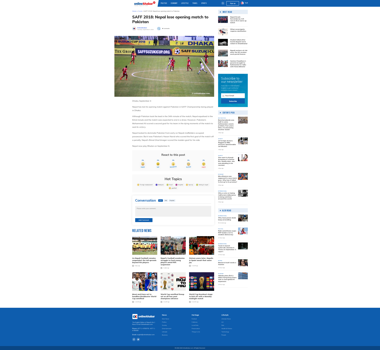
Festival (194, 319)
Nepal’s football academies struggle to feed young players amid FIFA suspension (173, 261)
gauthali (174, 188)
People (223, 335)
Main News (165, 319)
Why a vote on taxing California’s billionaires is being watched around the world (227, 196)
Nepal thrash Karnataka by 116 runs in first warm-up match (238, 20)
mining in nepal (203, 184)
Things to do (196, 332)
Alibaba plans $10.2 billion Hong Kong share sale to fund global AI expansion (227, 278)
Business (165, 335)
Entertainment (166, 328)
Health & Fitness (226, 328)
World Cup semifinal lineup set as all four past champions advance (172, 296)
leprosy (191, 184)
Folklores (195, 322)
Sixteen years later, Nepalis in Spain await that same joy (201, 260)
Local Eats (195, 325)
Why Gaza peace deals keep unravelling (227, 219)
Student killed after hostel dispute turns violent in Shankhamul (238, 42)
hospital (180, 184)
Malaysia (161, 184)
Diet (222, 325)
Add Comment (144, 220)
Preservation (196, 328)
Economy (174, 3)
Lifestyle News (226, 319)
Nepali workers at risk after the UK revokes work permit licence (238, 52)
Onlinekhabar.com (147, 324)
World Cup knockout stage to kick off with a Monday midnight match (200, 296)
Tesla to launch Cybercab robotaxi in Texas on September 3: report (227, 248)
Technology (225, 332)
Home (134, 11)
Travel (195, 3)
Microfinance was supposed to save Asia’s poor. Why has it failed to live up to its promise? (227, 179)
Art (222, 322)
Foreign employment (146, 184)
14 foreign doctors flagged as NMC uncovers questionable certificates (227, 143)
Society (164, 325)
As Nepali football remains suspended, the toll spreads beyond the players (144, 260)
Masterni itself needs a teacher (227, 263)
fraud (170, 184)
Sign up (232, 3)
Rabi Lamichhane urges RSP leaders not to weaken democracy (227, 233)
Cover (140, 11)
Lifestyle (185, 3)
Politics (164, 3)
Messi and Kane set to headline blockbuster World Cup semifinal (144, 296)
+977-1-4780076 (143, 328)
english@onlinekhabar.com (146, 335)
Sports (204, 3)
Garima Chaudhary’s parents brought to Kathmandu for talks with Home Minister (238, 64)
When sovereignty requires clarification (238, 30)
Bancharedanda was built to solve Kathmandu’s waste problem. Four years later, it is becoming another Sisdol (226, 124)
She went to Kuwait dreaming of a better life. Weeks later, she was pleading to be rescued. (226, 161)
